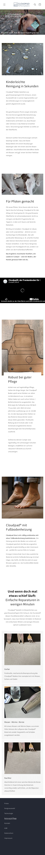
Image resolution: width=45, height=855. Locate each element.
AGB (5, 828)
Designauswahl (9, 808)
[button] (4, 4)
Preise (6, 803)
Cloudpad (19, 853)
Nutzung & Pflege (10, 818)
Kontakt (7, 823)
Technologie (8, 813)
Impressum (8, 838)
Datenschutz (8, 833)
